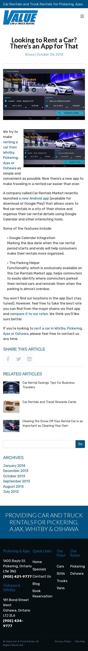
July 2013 (11, 492)
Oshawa (76, 573)
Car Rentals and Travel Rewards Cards (49, 402)
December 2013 (15, 471)
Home (37, 562)
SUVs (61, 573)
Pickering (77, 566)
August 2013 (13, 486)
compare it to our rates (29, 314)
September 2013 (16, 481)
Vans (61, 588)
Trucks (62, 581)
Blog (36, 584)
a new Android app (34, 198)
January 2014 (14, 466)
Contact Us (42, 576)
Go (80, 444)
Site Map (80, 641)
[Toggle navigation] (82, 17)
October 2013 (14, 476)
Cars (60, 566)
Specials (39, 569)
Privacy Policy (63, 641)
